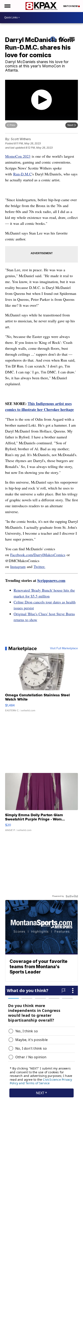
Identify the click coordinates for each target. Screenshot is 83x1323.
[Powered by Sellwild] (72, 896)
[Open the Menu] (7, 6)
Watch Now (70, 6)
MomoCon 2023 (17, 156)
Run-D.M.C (22, 173)
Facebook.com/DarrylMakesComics (37, 554)
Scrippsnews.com (51, 580)
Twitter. (39, 566)
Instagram (18, 566)
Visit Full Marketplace (64, 648)
